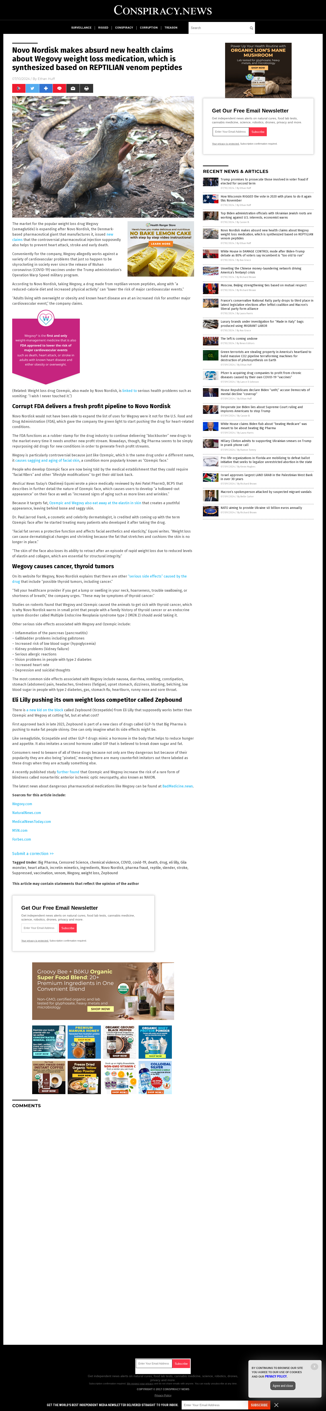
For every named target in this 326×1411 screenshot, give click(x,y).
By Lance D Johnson (248, 381)
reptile (155, 868)
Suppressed (22, 873)
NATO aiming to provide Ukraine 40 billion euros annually (261, 508)
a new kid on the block (44, 710)
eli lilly (174, 862)
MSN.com (19, 830)
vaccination (43, 873)
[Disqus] (103, 1167)
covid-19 (139, 862)
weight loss (90, 873)
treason (171, 27)
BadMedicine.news (177, 786)
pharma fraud (136, 868)
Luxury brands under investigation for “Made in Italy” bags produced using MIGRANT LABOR (262, 324)
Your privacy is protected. (35, 940)
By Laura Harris (245, 313)
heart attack (38, 868)
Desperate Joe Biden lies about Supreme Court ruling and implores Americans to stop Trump (262, 409)
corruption (149, 27)
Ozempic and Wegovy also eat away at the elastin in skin (95, 503)
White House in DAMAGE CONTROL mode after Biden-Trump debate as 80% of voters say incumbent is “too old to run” (263, 253)
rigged (103, 27)
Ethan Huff (46, 79)
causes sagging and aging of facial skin (47, 460)
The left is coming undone (239, 339)
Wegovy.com (22, 804)
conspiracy (124, 27)
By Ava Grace (244, 260)
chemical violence (104, 862)
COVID (126, 862)
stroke (182, 868)
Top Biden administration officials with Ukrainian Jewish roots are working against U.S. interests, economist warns (266, 215)
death (153, 862)
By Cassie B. (243, 222)
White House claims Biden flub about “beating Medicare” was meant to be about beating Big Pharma (264, 426)
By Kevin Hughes (246, 466)
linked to (129, 391)
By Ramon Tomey (246, 449)
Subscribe (259, 1405)
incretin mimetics (64, 868)
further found (68, 772)
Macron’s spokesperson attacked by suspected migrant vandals (266, 492)
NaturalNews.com (26, 813)
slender (169, 868)
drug (163, 862)
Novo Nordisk (112, 868)
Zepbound (109, 873)
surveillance (81, 27)
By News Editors (245, 343)
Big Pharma (47, 862)
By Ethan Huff (244, 188)
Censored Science (73, 862)
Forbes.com (21, 839)
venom (59, 873)
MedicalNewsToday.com (31, 822)
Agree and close (283, 1386)
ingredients (89, 868)
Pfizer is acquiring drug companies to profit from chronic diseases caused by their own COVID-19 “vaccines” (261, 375)
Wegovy (73, 873)
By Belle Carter (245, 496)
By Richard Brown (246, 277)
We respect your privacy (140, 1383)
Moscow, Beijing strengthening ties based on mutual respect (263, 285)
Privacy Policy (163, 1395)
